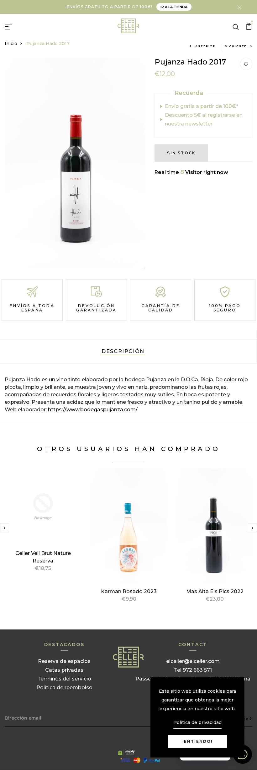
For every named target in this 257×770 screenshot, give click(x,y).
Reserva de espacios (64, 661)
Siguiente (236, 46)
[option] (43, 527)
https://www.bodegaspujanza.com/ (93, 410)
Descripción (123, 351)
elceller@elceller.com (193, 661)
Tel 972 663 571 (193, 670)
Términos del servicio (64, 679)
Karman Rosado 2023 (129, 591)
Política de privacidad (197, 722)
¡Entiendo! (197, 741)
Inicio (11, 43)
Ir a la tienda (173, 7)
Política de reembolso (64, 687)
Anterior (205, 46)
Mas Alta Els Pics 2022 (215, 591)
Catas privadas (64, 670)
